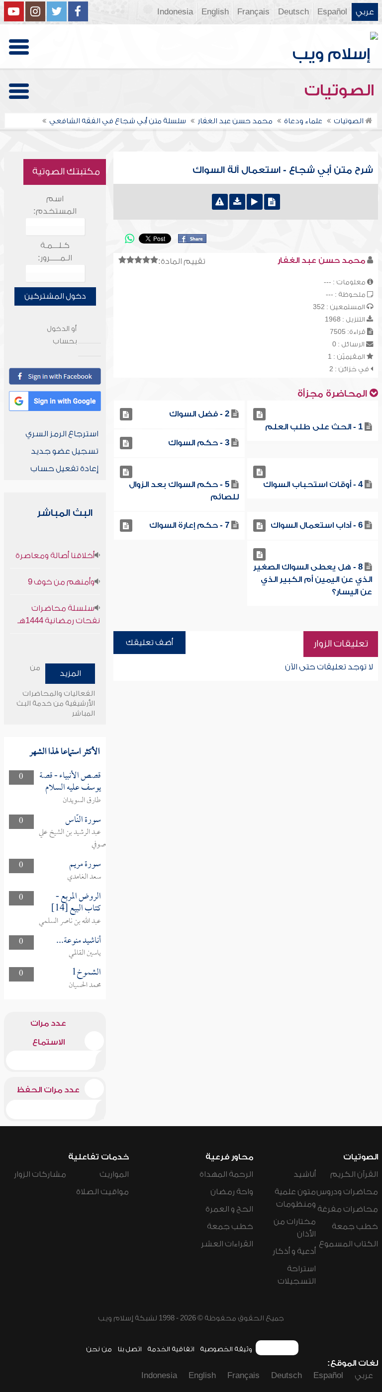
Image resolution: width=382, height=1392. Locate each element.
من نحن (99, 1349)
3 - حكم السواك (198, 442)
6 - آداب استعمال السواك (317, 525)
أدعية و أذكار (294, 1251)
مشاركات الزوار (40, 1174)
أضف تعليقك (149, 642)
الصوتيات (341, 90)
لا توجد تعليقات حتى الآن (329, 666)
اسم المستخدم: (55, 205)
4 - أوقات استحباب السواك (313, 484)
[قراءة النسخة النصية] (272, 202)
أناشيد (304, 1174)
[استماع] (255, 202)
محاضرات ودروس (347, 1191)
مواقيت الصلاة (102, 1191)
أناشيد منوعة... (78, 941)
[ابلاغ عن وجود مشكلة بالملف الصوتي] (220, 202)
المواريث (114, 1174)
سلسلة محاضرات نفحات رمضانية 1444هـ (58, 614)
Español (332, 11)
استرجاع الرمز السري (61, 433)
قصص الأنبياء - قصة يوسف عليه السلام (70, 782)
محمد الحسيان (85, 985)
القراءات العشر (227, 1243)
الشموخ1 (86, 973)
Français (253, 11)
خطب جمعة (355, 1226)
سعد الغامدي (84, 877)
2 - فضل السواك (199, 413)
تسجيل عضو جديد (64, 451)
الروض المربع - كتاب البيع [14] (76, 902)
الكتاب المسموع (348, 1243)
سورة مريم (85, 864)
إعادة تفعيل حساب (64, 468)
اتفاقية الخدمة (170, 1349)
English (215, 11)
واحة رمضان (231, 1191)
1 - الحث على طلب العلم (314, 426)
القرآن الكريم (354, 1174)
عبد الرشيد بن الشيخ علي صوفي (72, 838)
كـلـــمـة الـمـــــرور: (55, 251)
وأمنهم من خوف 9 (61, 581)
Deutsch (293, 11)
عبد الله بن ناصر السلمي (70, 921)
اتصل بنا (129, 1349)
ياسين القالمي (85, 953)
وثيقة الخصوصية (226, 1349)
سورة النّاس (83, 820)
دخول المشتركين (55, 296)
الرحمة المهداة (226, 1174)
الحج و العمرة (229, 1209)
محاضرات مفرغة (347, 1209)
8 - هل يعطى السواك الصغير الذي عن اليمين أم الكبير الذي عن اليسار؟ (312, 579)
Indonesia (175, 11)
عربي (365, 11)
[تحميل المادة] (237, 202)
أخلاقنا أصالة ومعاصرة (55, 555)
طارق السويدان (82, 801)
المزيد (70, 673)
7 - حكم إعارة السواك (189, 525)
